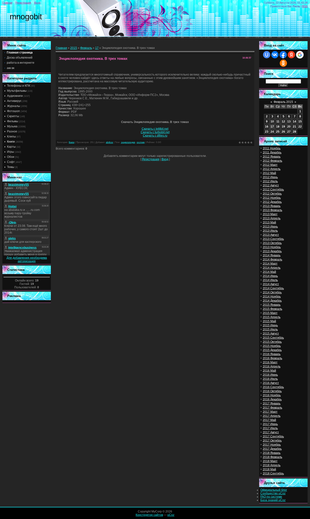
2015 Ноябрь (272, 346)
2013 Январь (271, 206)
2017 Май (269, 420)
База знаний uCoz (273, 500)
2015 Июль (270, 329)
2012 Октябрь (272, 193)
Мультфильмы (17, 90)
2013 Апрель (271, 218)
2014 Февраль (272, 259)
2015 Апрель (271, 317)
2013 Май (269, 222)
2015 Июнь (270, 325)
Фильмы (12, 121)
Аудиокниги (15, 96)
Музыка (12, 126)
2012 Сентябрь (273, 189)
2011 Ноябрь (271, 148)
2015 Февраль (272, 309)
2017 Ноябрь (272, 444)
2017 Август (271, 432)
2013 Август (271, 235)
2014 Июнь (270, 276)
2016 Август (271, 383)
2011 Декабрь (272, 152)
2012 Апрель (271, 169)
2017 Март (270, 411)
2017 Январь (271, 403)
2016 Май (269, 370)
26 (283, 131)
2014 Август (271, 284)
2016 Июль (270, 379)
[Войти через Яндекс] (291, 54)
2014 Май (269, 272)
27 (289, 131)
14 (294, 121)
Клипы (11, 136)
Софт (11, 162)
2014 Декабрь (272, 300)
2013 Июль (270, 230)
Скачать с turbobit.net (155, 132)
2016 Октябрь (272, 391)
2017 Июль (270, 428)
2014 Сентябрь (273, 288)
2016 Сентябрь (273, 387)
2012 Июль (270, 181)
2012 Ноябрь (272, 197)
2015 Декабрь (272, 350)
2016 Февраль (272, 358)
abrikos (109, 142)
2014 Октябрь (272, 292)
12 (283, 121)
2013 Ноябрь (272, 247)
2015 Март (270, 313)
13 (289, 121)
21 (294, 126)
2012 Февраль (272, 160)
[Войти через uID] (266, 54)
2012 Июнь (270, 177)
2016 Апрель (271, 366)
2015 (73, 48)
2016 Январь (271, 354)
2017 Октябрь (272, 440)
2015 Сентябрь (273, 337)
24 (272, 131)
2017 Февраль (272, 407)
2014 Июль (270, 280)
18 (277, 126)
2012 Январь (271, 156)
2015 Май (269, 321)
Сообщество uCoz (273, 493)
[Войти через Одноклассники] (283, 63)
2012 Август (271, 185)
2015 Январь (271, 304)
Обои (10, 157)
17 (97, 48)
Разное (12, 131)
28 (294, 131)
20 (289, 126)
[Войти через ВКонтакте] (275, 54)
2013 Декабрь (272, 251)
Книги (11, 141)
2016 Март (270, 362)
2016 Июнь (270, 374)
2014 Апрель (271, 267)
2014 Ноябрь (272, 296)
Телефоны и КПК (18, 85)
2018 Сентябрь (273, 473)
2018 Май (269, 469)
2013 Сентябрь (273, 239)
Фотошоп (13, 111)
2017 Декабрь (272, 448)
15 (300, 121)
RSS (305, 6)
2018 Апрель (271, 465)
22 (300, 126)
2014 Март (270, 263)
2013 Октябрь (272, 243)
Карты (11, 146)
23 (266, 131)
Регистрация (23, 2)
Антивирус (14, 101)
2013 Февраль (272, 210)
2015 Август (271, 333)
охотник (141, 142)
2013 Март (270, 214)
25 (277, 131)
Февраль (86, 48)
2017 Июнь (270, 424)
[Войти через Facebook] (283, 54)
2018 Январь (271, 453)
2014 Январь (271, 255)
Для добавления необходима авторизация (27, 259)
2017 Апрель (271, 416)
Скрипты (13, 116)
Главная (7, 2)
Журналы (13, 106)
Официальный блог (273, 490)
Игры (10, 151)
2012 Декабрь (272, 202)
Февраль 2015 (283, 102)
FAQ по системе (271, 496)
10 (272, 121)
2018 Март (270, 461)
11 (277, 121)
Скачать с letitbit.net (155, 128)
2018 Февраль (272, 457)
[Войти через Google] (300, 55)
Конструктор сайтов (149, 515)
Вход (37, 2)
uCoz (170, 515)
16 (266, 126)
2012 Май (269, 173)
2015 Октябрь (272, 341)
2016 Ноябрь (272, 395)
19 (283, 126)
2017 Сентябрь (273, 436)
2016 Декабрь (272, 399)
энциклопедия (128, 142)
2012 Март (270, 165)
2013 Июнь (270, 226)
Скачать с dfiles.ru (155, 135)
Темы (10, 167)
